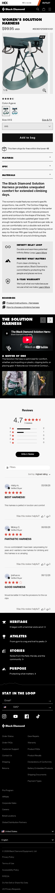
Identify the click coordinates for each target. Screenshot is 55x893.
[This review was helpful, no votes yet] (42, 564)
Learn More (41, 252)
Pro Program (7, 790)
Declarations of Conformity (40, 762)
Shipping (6, 762)
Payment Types (34, 781)
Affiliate (5, 796)
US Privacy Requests (11, 889)
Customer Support (10, 749)
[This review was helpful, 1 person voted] (42, 516)
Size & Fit (47, 119)
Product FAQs (34, 749)
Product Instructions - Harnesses (22, 303)
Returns (5, 768)
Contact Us (7, 755)
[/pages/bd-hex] (5, 3)
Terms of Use (8, 863)
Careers (5, 809)
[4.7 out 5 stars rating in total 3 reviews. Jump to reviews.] (8, 99)
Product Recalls (34, 755)
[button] (38, 9)
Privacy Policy (8, 857)
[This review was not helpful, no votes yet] (47, 516)
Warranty (32, 742)
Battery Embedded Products (40, 768)
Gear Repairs (33, 736)
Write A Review (27, 454)
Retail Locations (9, 816)
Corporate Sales (9, 803)
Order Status (8, 736)
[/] (14, 9)
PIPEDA (5, 876)
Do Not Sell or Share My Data (15, 882)
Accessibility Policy (10, 870)
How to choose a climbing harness (23, 307)
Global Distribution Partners (14, 822)
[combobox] (39, 474)
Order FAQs (7, 742)
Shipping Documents (37, 774)
